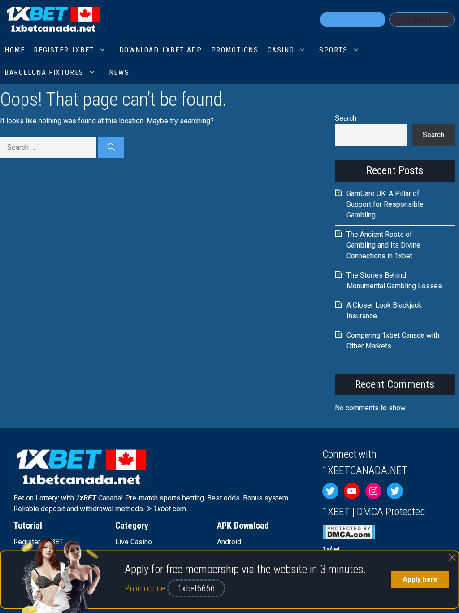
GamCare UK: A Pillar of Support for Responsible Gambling (385, 204)
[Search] (111, 147)
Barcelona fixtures (44, 72)
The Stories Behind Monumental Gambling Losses (394, 280)
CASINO (281, 50)
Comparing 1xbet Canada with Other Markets (392, 340)
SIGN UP (353, 19)
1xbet (331, 549)
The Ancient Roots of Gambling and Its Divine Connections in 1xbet (383, 245)
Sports (333, 50)
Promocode (146, 588)
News (119, 72)
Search (345, 118)
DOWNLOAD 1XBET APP (160, 50)
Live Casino (133, 542)
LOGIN (422, 19)
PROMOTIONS (235, 50)
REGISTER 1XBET (64, 50)
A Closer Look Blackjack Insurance (384, 310)
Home (14, 50)
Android (229, 542)
